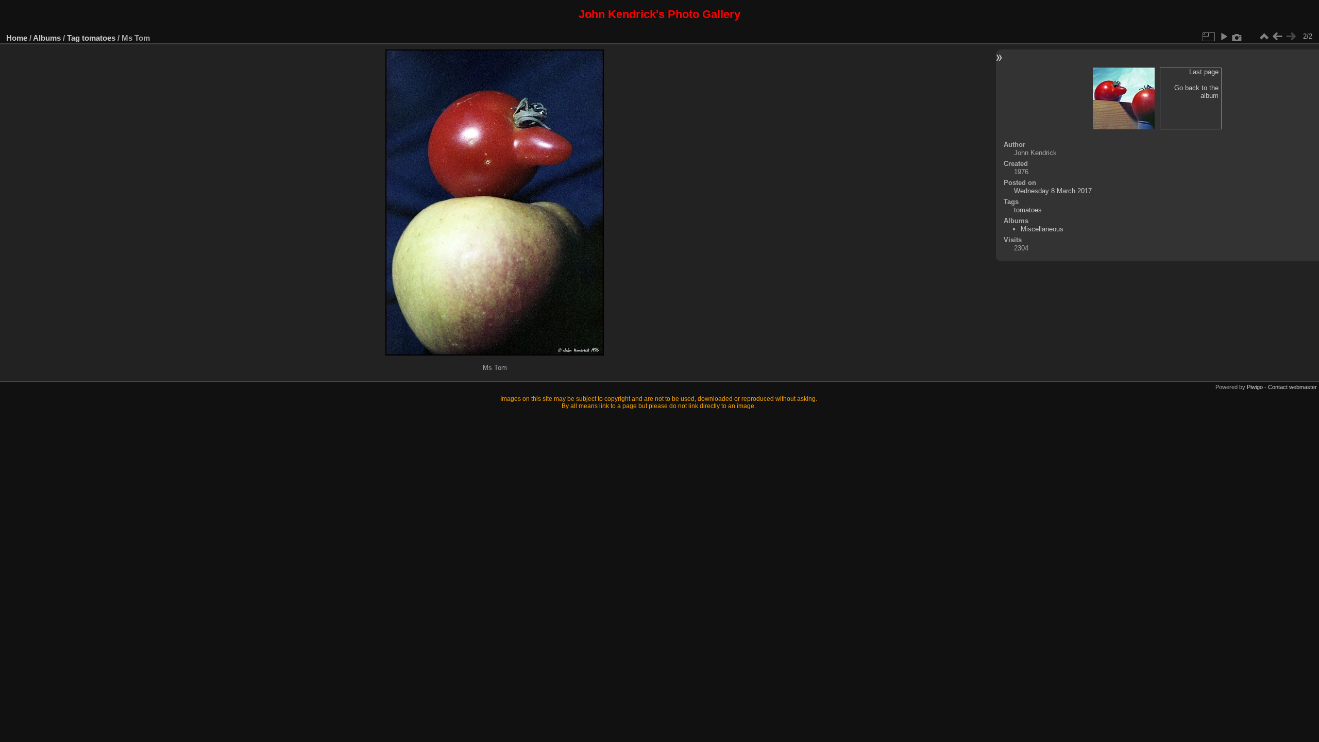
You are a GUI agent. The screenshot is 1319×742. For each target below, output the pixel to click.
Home (16, 37)
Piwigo (1255, 387)
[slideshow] (1223, 36)
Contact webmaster (1292, 387)
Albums (47, 37)
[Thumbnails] (1264, 36)
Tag (73, 37)
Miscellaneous (1042, 229)
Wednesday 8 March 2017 (1053, 191)
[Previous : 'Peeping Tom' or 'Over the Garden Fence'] (1277, 36)
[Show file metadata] (1237, 36)
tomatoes (98, 37)
